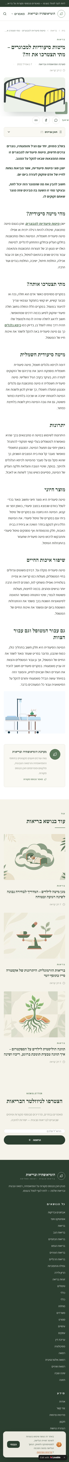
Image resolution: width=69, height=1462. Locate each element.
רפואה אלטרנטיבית (55, 1359)
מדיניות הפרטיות (44, 1452)
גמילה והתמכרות (56, 1266)
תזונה (62, 1380)
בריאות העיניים (57, 1252)
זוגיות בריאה (59, 1279)
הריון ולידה (59, 1272)
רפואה (62, 1353)
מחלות (61, 1306)
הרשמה (37, 1140)
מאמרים (19, 13)
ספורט (62, 1319)
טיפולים (61, 1286)
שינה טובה (59, 1373)
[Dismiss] (64, 1457)
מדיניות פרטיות (57, 1415)
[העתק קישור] (36, 120)
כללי (63, 1292)
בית (63, 30)
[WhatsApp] (56, 120)
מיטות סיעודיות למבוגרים (43, 223)
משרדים (61, 1313)
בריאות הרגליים (57, 1259)
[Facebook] (46, 120)
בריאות (53, 30)
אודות (62, 1401)
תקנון (62, 1421)
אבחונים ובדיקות (56, 1212)
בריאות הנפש (58, 1246)
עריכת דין (60, 1339)
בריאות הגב (59, 1232)
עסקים (61, 1333)
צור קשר (61, 1408)
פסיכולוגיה (59, 1346)
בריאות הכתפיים (56, 1239)
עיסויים (61, 1326)
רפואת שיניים (58, 1366)
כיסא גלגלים (13, 325)
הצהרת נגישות (57, 1428)
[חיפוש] (5, 14)
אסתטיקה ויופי (58, 1219)
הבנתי (13, 1444)
